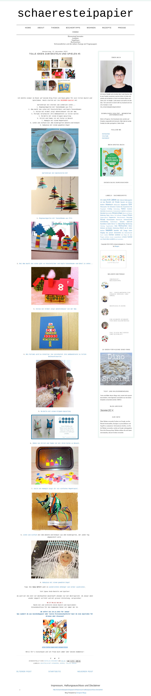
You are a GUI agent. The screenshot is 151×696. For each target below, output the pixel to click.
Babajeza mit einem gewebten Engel (56, 582)
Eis (122, 206)
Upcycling (121, 224)
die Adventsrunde (127, 232)
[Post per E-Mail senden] (67, 661)
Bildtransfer (117, 204)
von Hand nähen (105, 239)
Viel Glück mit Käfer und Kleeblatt (119, 333)
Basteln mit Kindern (50, 663)
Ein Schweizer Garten (113, 206)
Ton (116, 224)
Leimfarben (129, 211)
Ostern (130, 215)
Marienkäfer (108, 213)
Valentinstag (128, 224)
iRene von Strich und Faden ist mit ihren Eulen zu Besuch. (56, 443)
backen (102, 230)
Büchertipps (73, 28)
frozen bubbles (104, 235)
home (28, 28)
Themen (55, 28)
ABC (118, 200)
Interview (102, 211)
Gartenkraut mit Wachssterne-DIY (55, 173)
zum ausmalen (119, 239)
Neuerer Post (85, 671)
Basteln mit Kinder (113, 202)
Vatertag (102, 226)
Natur (108, 215)
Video (75, 32)
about (41, 28)
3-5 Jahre (103, 200)
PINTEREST (105, 138)
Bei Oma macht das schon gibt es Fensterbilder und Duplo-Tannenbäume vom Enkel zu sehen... (56, 264)
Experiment (126, 206)
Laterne (123, 211)
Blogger (117, 246)
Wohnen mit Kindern (106, 228)
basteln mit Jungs (121, 230)
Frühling (109, 209)
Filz (131, 206)
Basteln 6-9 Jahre (118, 306)
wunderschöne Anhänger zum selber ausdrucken (66, 587)
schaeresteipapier (75, 13)
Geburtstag (116, 209)
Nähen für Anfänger (116, 215)
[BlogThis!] (73, 661)
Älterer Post (24, 671)
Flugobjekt (103, 209)
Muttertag (103, 215)
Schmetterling (104, 221)
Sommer (122, 221)
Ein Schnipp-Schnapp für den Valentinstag (119, 320)
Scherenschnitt (128, 219)
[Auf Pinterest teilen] (79, 661)
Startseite (54, 671)
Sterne (113, 224)
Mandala (102, 213)
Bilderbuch (109, 204)
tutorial (130, 237)
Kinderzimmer (117, 211)
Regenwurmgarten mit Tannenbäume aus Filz (56, 218)
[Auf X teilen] (75, 661)
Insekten (129, 209)
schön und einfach (30, 535)
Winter (130, 226)
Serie (62, 663)
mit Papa (124, 235)
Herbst (123, 209)
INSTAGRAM (106, 134)
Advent (122, 200)
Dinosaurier (103, 206)
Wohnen (91, 28)
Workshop (116, 228)
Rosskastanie (111, 219)
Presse (122, 28)
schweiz (124, 237)
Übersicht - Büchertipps (115, 279)
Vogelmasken (109, 226)
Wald (115, 226)
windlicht (112, 239)
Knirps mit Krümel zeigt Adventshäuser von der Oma (56, 309)
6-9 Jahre (111, 200)
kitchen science (114, 235)
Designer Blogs (81, 693)
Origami (124, 215)
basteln (109, 230)
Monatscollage (117, 213)
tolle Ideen (71, 663)
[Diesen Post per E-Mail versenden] (70, 661)
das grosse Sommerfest (113, 232)
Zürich (122, 228)
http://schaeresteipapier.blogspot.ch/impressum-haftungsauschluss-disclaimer (78, 690)
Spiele (109, 224)
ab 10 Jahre (128, 228)
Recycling (129, 217)
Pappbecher (112, 217)
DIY (130, 204)
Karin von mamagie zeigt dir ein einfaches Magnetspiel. (56, 488)
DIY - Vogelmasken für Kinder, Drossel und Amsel (120, 294)
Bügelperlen (124, 204)
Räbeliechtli (119, 219)
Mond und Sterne (127, 213)
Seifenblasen (113, 221)
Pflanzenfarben (121, 217)
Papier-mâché (104, 217)
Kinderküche (109, 211)
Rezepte (106, 28)
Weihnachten (122, 226)
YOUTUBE (105, 136)
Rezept (102, 219)
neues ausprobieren (115, 237)
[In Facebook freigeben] (77, 661)
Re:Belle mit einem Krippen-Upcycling (56, 411)
